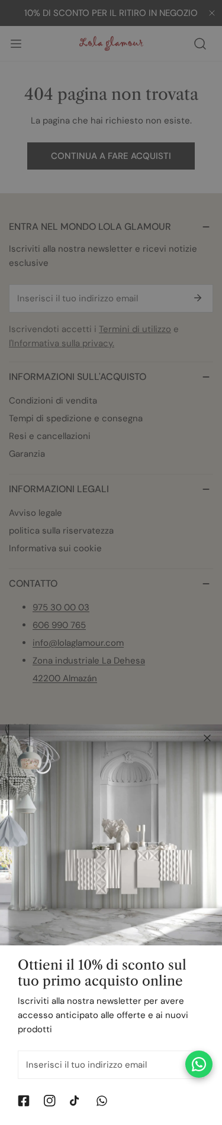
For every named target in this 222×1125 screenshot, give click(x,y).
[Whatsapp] (102, 1101)
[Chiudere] (207, 738)
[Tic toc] (76, 1100)
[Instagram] (50, 1101)
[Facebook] (24, 1101)
